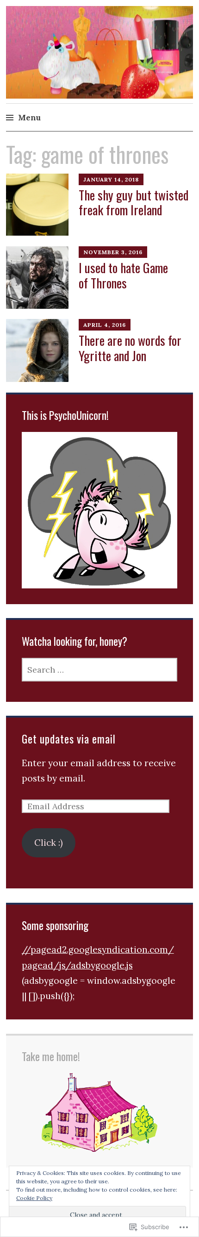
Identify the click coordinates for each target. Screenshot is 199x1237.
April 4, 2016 (104, 324)
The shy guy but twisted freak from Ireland (133, 202)
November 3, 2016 (113, 252)
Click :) (48, 842)
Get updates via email (69, 739)
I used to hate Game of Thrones (123, 275)
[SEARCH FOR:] (100, 669)
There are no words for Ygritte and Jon (130, 348)
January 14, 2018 (111, 179)
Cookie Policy (34, 1197)
